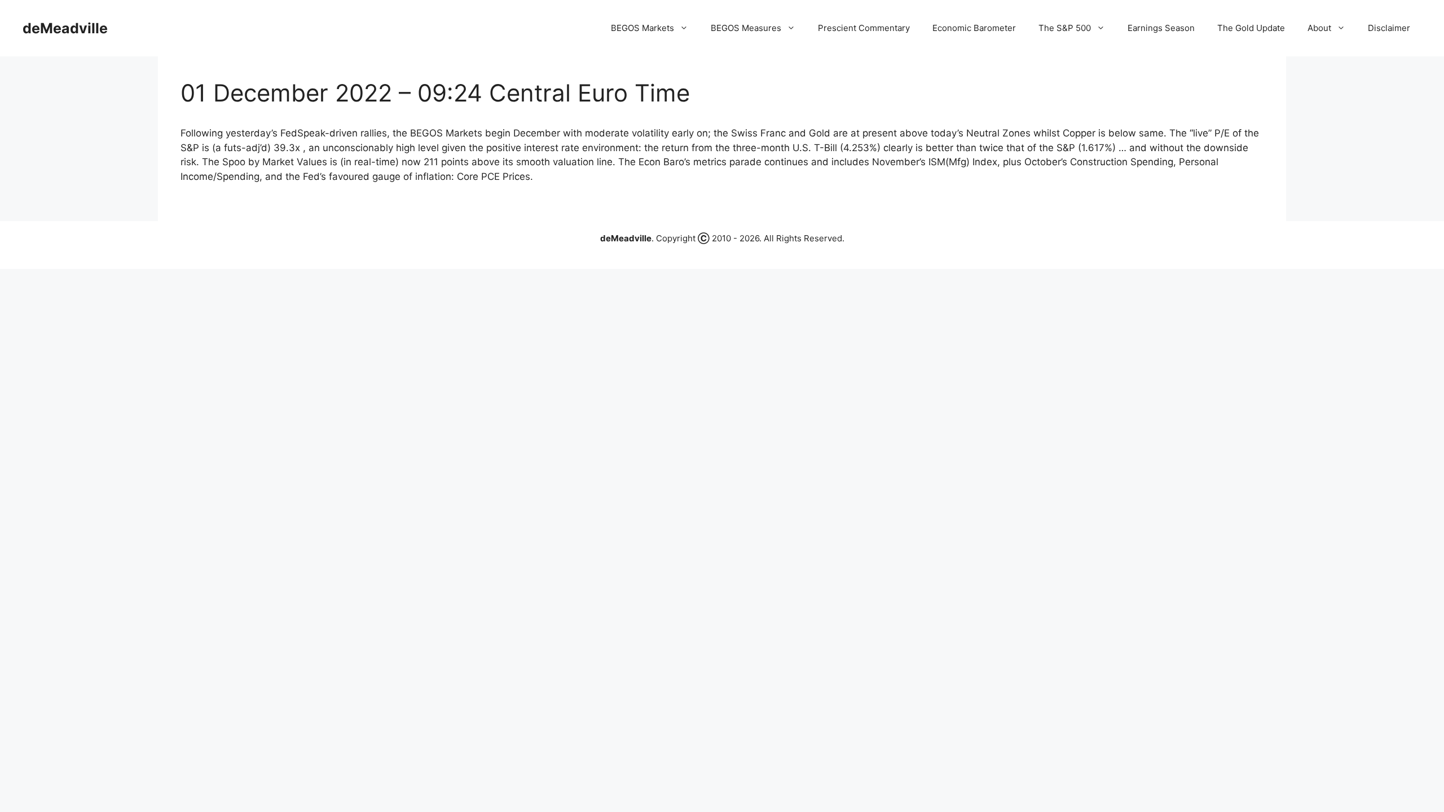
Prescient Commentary (864, 28)
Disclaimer (1389, 28)
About (1319, 28)
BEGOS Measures (746, 28)
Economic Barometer (974, 28)
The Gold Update (1251, 28)
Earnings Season (1161, 28)
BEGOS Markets (642, 28)
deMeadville (65, 28)
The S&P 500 (1064, 28)
